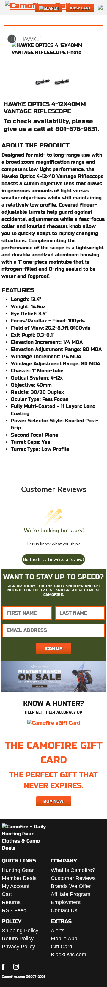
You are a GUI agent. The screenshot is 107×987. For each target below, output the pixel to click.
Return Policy (18, 939)
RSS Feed (14, 910)
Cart (7, 894)
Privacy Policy (18, 947)
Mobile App (64, 939)
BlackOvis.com (68, 955)
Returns (11, 902)
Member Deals (19, 878)
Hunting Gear (18, 870)
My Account (15, 886)
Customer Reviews (73, 878)
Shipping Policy (20, 931)
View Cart (80, 8)
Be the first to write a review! (53, 559)
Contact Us (64, 910)
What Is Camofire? (73, 870)
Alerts (57, 931)
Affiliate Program (70, 894)
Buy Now (53, 801)
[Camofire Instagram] (16, 967)
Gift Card (61, 947)
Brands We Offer (71, 886)
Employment (66, 902)
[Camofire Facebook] (3, 967)
